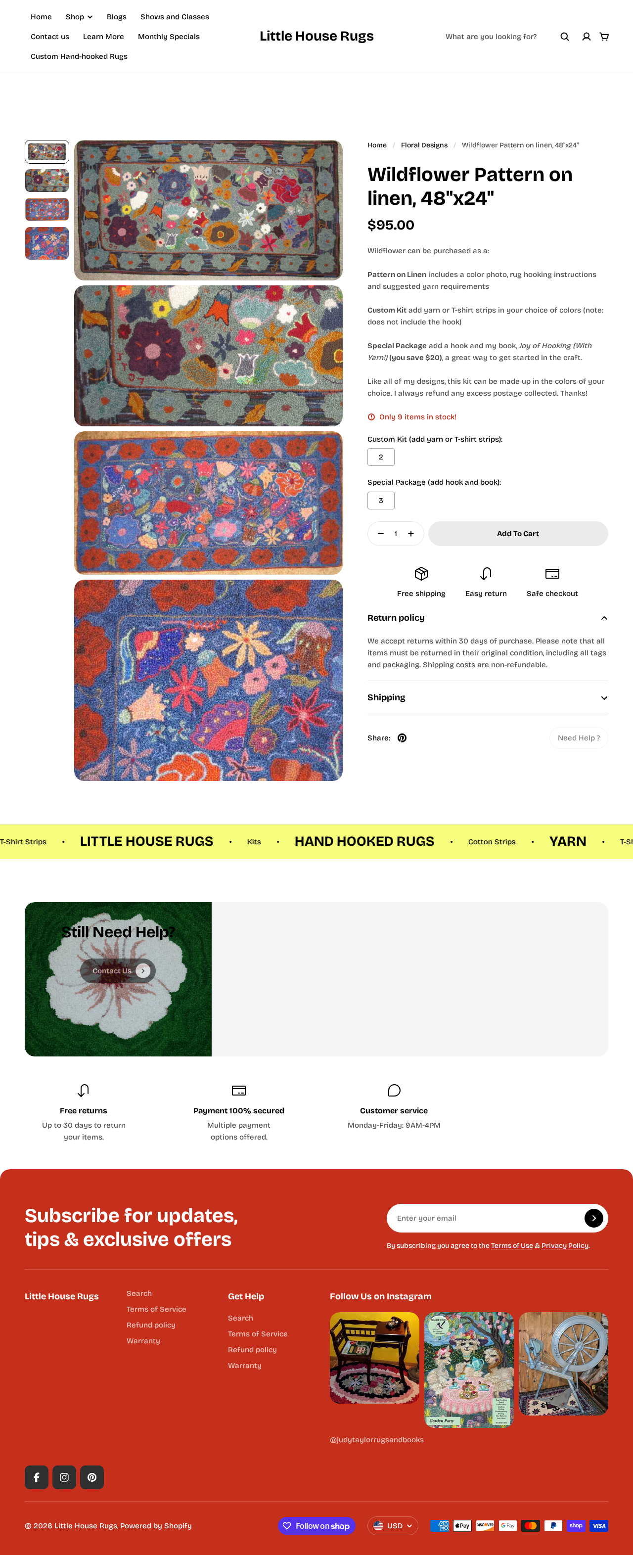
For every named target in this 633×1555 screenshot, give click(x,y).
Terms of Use (512, 1245)
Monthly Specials (169, 36)
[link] (578, 738)
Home (41, 16)
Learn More (103, 36)
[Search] (565, 36)
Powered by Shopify (156, 1525)
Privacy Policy (565, 1245)
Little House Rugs (317, 36)
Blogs (117, 16)
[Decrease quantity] (377, 533)
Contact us (50, 36)
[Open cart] (604, 37)
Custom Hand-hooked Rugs (79, 56)
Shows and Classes (174, 16)
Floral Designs (424, 145)
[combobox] (507, 36)
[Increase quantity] (414, 533)
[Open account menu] (586, 37)
